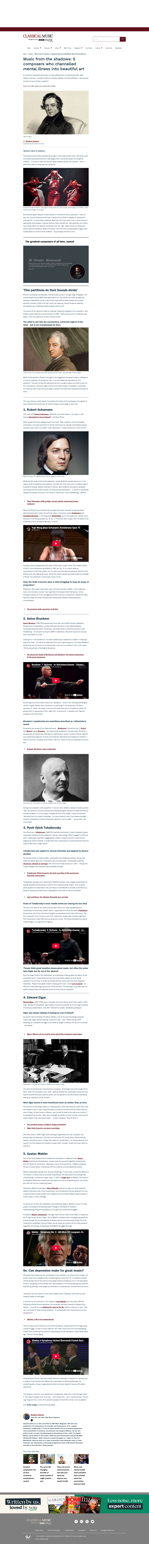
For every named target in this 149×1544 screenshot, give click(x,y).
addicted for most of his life (53, 1307)
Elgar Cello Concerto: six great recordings (43, 1128)
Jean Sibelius (61, 1301)
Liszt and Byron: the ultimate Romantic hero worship (47, 897)
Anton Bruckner (29, 623)
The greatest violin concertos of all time (42, 609)
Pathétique (83, 910)
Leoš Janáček (77, 984)
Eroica (83, 728)
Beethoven (62, 728)
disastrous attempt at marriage (35, 864)
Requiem (41, 731)
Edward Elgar (28, 1002)
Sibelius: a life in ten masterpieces (40, 1319)
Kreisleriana (76, 513)
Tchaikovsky (40, 832)
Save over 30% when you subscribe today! (39, 86)
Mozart (29, 731)
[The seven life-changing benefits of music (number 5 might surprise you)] (47, 1459)
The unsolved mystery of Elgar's (46, 1124)
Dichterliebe (56, 516)
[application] (56, 261)
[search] (123, 39)
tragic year (66, 1177)
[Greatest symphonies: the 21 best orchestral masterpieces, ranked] (30, 1459)
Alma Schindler (53, 1188)
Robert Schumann (41, 414)
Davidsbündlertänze (30, 516)
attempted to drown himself (39, 417)
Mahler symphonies (39, 1214)
